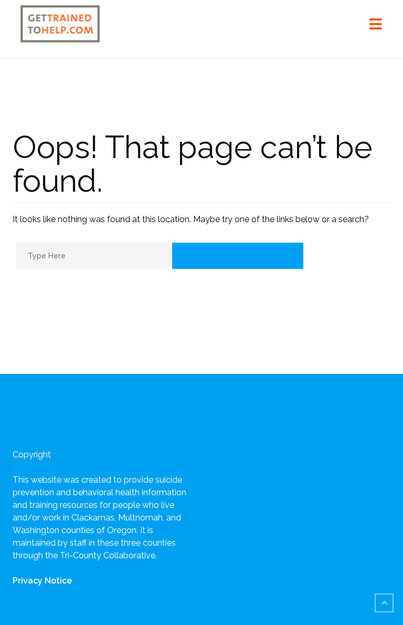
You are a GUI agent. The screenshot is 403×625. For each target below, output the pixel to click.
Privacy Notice (42, 581)
